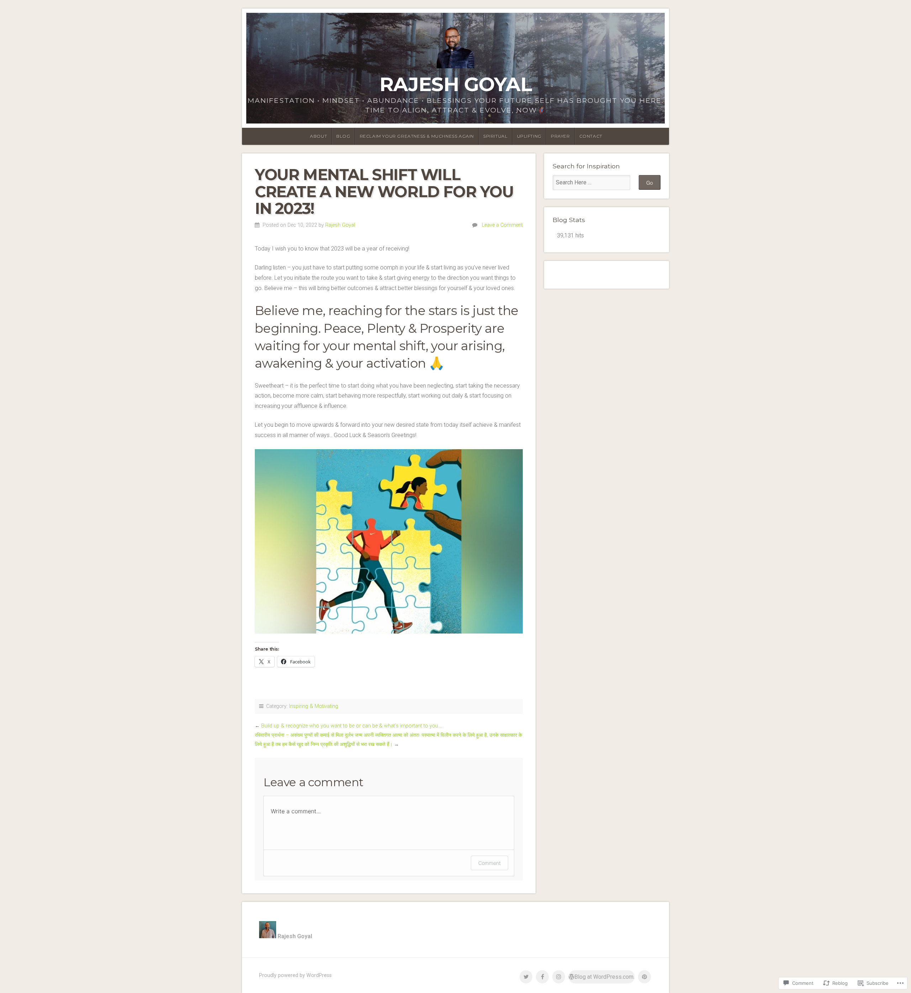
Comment (489, 863)
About (318, 136)
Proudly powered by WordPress (295, 975)
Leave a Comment (502, 225)
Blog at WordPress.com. (604, 976)
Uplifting (529, 136)
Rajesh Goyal (455, 84)
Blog (343, 136)
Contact (590, 136)
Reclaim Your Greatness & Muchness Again (417, 136)
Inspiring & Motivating (313, 706)
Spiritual (495, 136)
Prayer (560, 136)
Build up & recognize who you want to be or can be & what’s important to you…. (351, 726)
